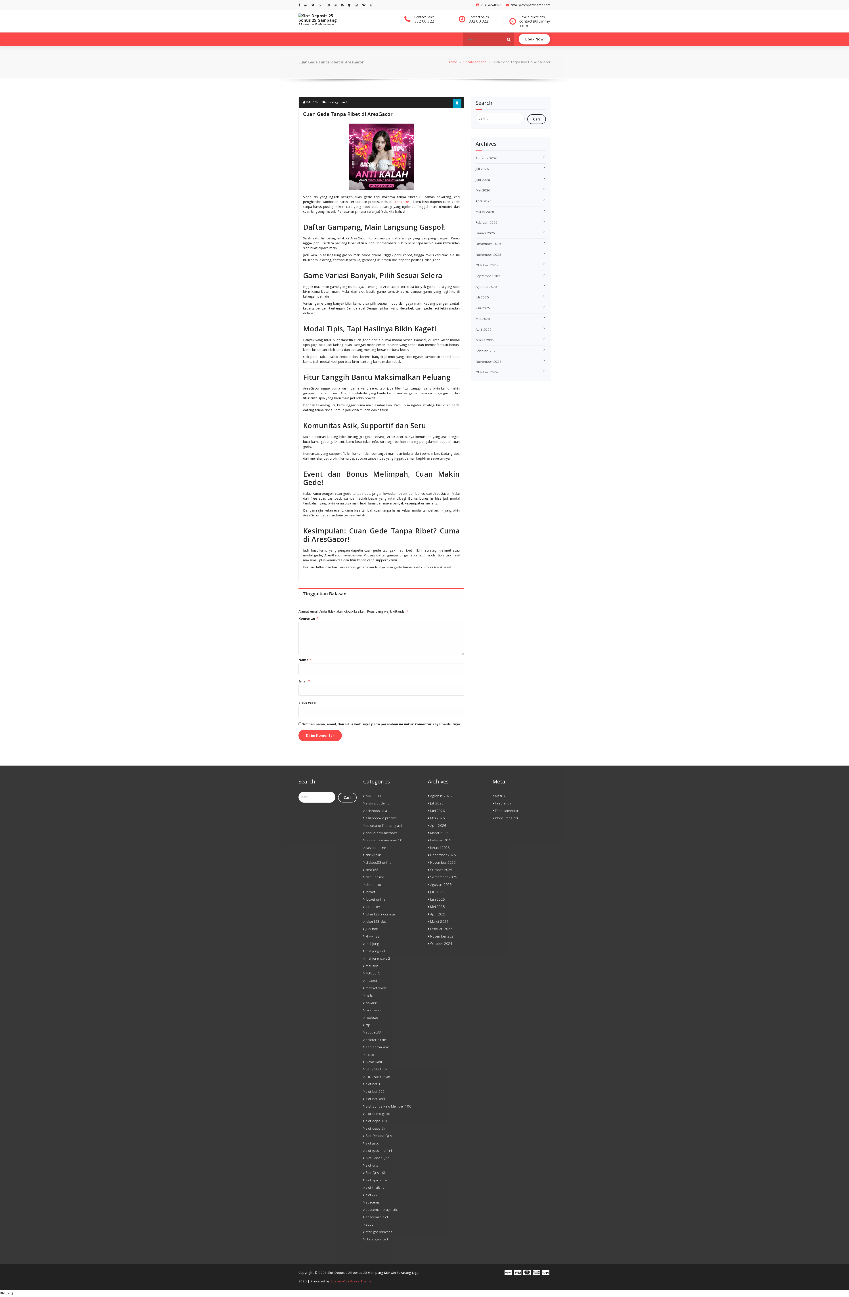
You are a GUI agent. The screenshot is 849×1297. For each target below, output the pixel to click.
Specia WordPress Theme (351, 1281)
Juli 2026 (482, 168)
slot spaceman (377, 1180)
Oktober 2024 (487, 372)
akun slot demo (378, 803)
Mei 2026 (483, 190)
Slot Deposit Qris (379, 1135)
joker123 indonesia (381, 914)
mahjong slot (375, 951)
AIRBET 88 (373, 796)
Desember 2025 (488, 243)
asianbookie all (377, 810)
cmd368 (372, 869)
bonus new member (381, 833)
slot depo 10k (376, 1121)
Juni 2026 (483, 179)
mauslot (372, 966)
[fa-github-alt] (342, 5)
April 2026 (483, 201)
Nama (304, 659)
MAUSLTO (373, 973)
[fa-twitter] (313, 5)
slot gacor (373, 1143)
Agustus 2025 (486, 286)
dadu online (375, 877)
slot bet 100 (375, 1084)
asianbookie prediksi (382, 818)
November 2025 (488, 254)
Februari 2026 (487, 222)
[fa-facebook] (299, 5)
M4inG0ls (312, 102)
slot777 (371, 1195)
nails (369, 995)
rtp (368, 1025)
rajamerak (373, 1010)
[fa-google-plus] (321, 5)
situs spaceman (378, 1076)
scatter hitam (376, 1039)
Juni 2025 (483, 308)
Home (452, 62)
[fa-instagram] (328, 5)
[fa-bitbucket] (349, 5)
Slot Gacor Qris (377, 1158)
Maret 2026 (485, 211)
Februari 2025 (487, 351)
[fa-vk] (363, 5)
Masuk (500, 796)
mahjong (372, 943)
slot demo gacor (378, 1113)
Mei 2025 (483, 318)
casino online (376, 847)
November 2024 (488, 361)
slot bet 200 (375, 1091)
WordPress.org (506, 818)
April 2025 (483, 329)
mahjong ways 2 (378, 958)
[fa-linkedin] (305, 5)
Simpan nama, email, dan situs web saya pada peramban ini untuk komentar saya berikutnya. (381, 724)
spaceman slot (377, 1217)
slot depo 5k (375, 1128)
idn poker (373, 906)
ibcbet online (376, 899)
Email (304, 681)
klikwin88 (373, 936)
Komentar (308, 618)
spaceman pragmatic (382, 1209)
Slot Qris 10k (376, 1172)
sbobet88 (373, 1032)
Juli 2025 (482, 297)
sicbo (370, 1054)
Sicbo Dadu (374, 1062)
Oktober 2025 (487, 265)
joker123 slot (376, 921)
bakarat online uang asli (384, 825)
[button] (509, 39)
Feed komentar (507, 810)
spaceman (374, 1202)
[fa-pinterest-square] (371, 5)
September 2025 (489, 276)
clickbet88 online (379, 862)
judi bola (372, 928)
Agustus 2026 (486, 158)
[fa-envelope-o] (356, 5)
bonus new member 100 (385, 840)
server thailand (377, 1047)
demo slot (373, 884)
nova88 (371, 1003)
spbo (370, 1224)
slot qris (372, 1165)
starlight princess (379, 1232)
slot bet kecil (375, 1098)
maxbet (371, 980)
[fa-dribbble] (335, 5)
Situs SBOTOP (376, 1069)
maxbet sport (376, 988)
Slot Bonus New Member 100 (388, 1106)
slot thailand (375, 1187)
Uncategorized (474, 62)
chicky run (373, 855)
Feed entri (503, 803)
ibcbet (370, 892)
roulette (372, 1017)
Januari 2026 (485, 233)
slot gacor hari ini (379, 1150)
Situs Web (307, 702)
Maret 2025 (485, 340)
